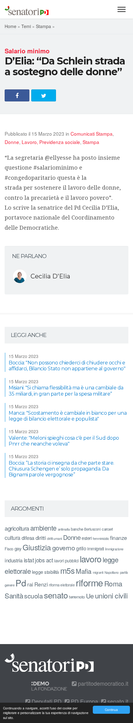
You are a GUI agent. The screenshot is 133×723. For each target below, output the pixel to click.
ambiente (43, 527)
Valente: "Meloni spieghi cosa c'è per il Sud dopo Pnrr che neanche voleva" (64, 441)
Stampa (43, 26)
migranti (98, 572)
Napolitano (112, 572)
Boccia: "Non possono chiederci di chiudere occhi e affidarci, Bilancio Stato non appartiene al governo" (67, 366)
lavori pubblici (66, 560)
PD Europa (83, 701)
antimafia (64, 529)
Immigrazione (114, 548)
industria (14, 560)
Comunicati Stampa (92, 133)
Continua (111, 709)
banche (77, 529)
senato (56, 595)
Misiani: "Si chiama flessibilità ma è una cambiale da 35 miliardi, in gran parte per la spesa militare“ (66, 390)
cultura (12, 537)
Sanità (14, 595)
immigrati (95, 548)
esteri (87, 538)
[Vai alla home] (26, 9)
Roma (113, 583)
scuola (33, 595)
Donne (12, 141)
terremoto (77, 597)
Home (10, 26)
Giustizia (37, 547)
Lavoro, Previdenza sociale (51, 141)
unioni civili (111, 595)
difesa (28, 537)
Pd (20, 583)
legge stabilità (45, 571)
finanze (118, 537)
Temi (26, 26)
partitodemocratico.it (102, 683)
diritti (41, 537)
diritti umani (54, 538)
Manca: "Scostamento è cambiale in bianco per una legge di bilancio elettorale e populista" (68, 416)
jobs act (44, 560)
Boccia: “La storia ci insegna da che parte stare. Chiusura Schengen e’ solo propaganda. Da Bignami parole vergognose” (61, 469)
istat (29, 560)
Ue (90, 595)
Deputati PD (46, 701)
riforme (89, 582)
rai (30, 584)
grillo (81, 548)
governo (63, 547)
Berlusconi (92, 529)
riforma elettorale (62, 584)
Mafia (84, 571)
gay (18, 548)
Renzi (41, 584)
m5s (67, 570)
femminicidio (101, 538)
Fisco (9, 549)
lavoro (90, 559)
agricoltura (17, 528)
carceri (107, 529)
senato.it (117, 701)
